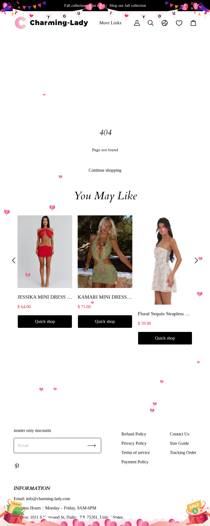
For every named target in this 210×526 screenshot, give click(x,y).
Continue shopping (105, 170)
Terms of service (135, 452)
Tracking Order (183, 452)
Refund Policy (133, 434)
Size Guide (179, 443)
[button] (13, 260)
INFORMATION (32, 488)
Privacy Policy (134, 443)
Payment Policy (134, 461)
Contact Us (179, 434)
